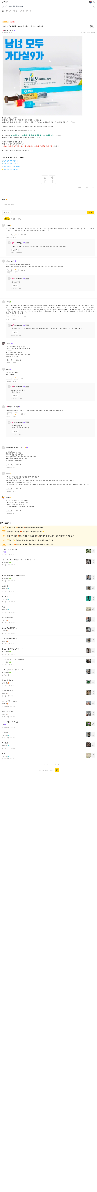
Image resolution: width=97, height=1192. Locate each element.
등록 (90, 212)
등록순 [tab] (19, 219)
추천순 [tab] (7, 219)
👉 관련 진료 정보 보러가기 (10, 169)
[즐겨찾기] (10, 523)
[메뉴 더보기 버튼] (2, 11)
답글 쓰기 (23, 234)
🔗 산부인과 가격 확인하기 (10, 163)
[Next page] (58, 764)
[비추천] (11, 234)
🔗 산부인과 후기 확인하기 (10, 161)
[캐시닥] (5, 2)
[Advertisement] (48, 16)
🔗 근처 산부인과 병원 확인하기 (11, 166)
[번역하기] (92, 27)
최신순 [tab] (13, 219)
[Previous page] (39, 764)
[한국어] (90, 2)
